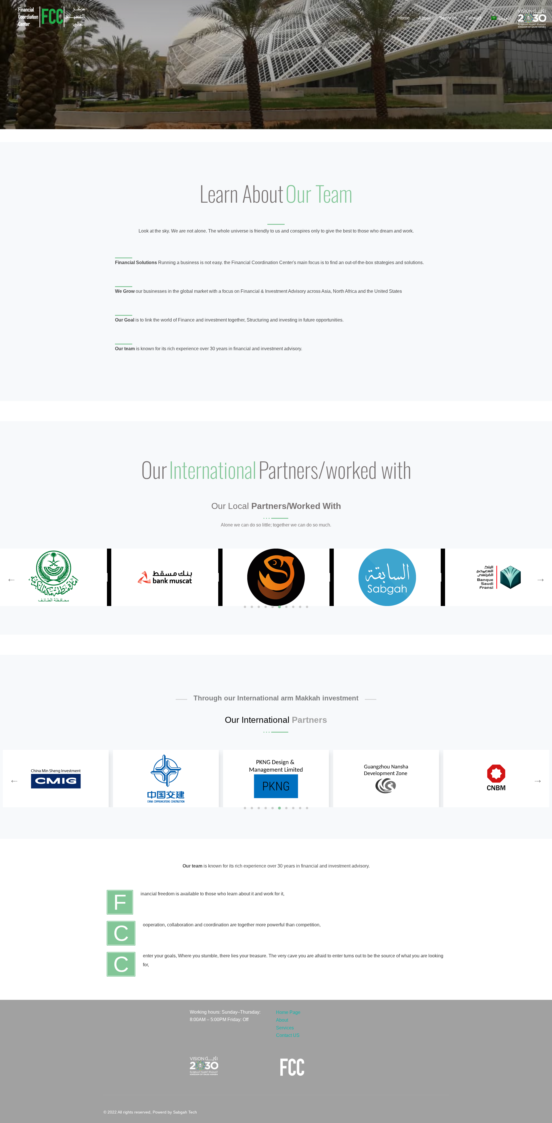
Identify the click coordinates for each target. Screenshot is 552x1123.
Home (403, 18)
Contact (473, 18)
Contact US (288, 1035)
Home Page (288, 1012)
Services (448, 18)
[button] (245, 607)
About (424, 18)
